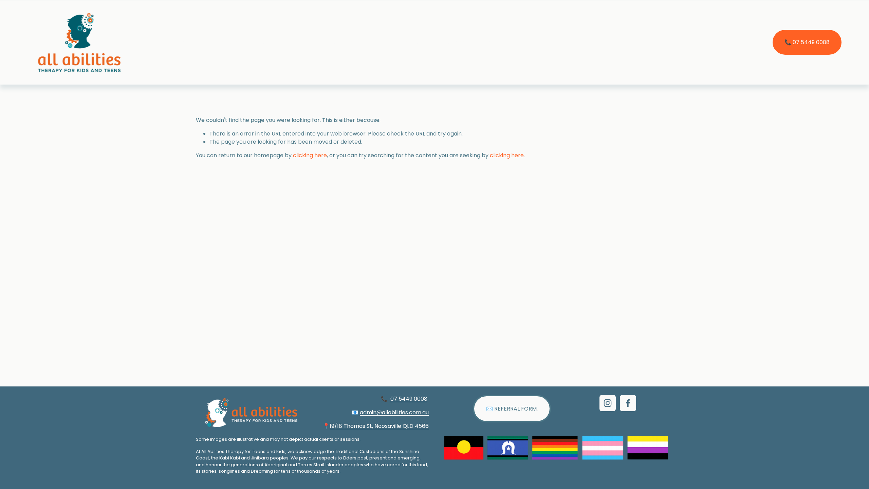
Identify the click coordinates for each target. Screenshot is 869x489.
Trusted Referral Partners (431, 42)
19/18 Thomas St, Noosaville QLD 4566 (379, 426)
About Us (191, 42)
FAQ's (376, 42)
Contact (289, 42)
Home (157, 42)
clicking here (310, 155)
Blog (258, 42)
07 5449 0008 (408, 399)
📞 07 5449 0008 (807, 42)
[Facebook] (628, 403)
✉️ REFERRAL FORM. (512, 409)
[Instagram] (607, 403)
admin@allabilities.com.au (394, 412)
